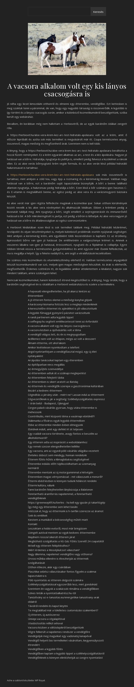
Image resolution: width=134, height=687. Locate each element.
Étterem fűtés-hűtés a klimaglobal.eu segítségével (58, 459)
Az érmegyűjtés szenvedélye (45, 369)
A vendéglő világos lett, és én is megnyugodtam (57, 334)
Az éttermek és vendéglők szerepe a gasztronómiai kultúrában (65, 386)
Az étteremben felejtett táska (46, 377)
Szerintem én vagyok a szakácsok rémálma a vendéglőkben (63, 588)
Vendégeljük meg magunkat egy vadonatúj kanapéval (59, 636)
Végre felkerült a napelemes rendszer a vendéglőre (59, 632)
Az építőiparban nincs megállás (46, 364)
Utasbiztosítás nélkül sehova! (45, 623)
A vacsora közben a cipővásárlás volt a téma (54, 330)
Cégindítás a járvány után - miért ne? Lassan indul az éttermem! (66, 394)
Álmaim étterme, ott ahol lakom (47, 343)
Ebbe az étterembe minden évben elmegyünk (55, 425)
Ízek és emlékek (37, 515)
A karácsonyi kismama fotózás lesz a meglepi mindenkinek (62, 304)
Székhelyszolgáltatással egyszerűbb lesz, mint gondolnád (62, 584)
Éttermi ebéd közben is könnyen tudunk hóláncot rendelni (62, 481)
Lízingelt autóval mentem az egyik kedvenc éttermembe (61, 532)
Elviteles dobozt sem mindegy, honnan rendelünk (57, 455)
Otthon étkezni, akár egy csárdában (49, 567)
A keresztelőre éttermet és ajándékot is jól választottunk (62, 308)
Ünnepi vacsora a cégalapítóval (46, 619)
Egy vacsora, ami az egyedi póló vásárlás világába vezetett (63, 451)
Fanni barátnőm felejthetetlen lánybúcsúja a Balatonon (60, 489)
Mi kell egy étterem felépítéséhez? (49, 545)
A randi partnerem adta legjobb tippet (51, 317)
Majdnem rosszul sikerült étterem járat (51, 537)
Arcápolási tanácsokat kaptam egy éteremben (55, 360)
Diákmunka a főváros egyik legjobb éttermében (56, 420)
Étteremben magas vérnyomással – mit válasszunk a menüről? (65, 476)
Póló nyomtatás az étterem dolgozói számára (55, 580)
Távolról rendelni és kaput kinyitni (48, 606)
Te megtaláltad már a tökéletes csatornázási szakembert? (63, 610)
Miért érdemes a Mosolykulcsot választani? (54, 550)
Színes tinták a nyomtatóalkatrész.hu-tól (52, 593)
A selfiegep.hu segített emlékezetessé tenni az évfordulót (63, 321)
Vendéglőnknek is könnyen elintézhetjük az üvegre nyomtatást (65, 657)
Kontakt (32, 524)
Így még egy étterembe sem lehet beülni (52, 507)
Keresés (98, 11)
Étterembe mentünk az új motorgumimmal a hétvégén (60, 472)
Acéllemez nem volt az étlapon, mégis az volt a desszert (62, 339)
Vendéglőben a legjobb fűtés (45, 649)
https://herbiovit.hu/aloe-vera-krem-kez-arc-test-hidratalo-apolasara (52, 174)
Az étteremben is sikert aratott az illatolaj (53, 381)
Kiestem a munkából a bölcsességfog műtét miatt (58, 519)
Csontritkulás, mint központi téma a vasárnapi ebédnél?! (61, 416)
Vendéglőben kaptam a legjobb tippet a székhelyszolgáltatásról (66, 653)
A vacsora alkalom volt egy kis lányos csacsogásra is (59, 326)
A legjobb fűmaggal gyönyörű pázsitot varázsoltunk (59, 313)
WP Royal (40, 680)
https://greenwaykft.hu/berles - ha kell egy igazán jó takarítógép (66, 502)
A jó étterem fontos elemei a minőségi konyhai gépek (60, 300)
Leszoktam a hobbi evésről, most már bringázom (57, 528)
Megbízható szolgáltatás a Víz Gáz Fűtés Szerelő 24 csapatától (66, 541)
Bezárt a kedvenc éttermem (45, 390)
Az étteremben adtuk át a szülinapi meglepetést (57, 373)
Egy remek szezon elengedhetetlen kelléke (54, 446)
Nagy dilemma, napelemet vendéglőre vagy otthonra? (60, 554)
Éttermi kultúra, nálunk (41, 485)
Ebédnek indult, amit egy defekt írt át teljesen (55, 429)
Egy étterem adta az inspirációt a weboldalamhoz (57, 442)
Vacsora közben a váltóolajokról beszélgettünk (56, 627)
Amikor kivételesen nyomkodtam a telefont (53, 347)
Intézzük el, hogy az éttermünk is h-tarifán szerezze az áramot (65, 511)
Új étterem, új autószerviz (44, 614)
